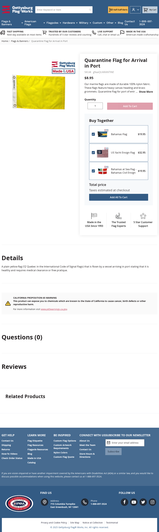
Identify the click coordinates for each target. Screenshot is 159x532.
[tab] (79, 258)
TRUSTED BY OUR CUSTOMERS (65, 31)
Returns (6, 449)
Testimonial (112, 522)
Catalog (31, 462)
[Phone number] (84, 501)
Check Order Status (12, 458)
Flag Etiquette (34, 440)
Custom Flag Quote (64, 456)
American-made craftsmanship (142, 34)
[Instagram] (152, 502)
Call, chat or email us (108, 34)
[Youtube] (133, 502)
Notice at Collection (93, 522)
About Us (85, 440)
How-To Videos (9, 453)
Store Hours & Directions (87, 455)
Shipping (6, 445)
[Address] (44, 501)
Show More (146, 91)
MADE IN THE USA (136, 31)
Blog (29, 453)
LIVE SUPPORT (105, 31)
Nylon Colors (60, 452)
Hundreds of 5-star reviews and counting (70, 34)
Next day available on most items (24, 34)
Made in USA (34, 458)
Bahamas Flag (119, 134)
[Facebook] (124, 502)
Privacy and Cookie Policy (54, 522)
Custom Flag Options (65, 440)
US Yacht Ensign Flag (123, 152)
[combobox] (64, 9)
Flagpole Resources (37, 449)
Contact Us (7, 440)
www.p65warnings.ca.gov (54, 309)
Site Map (74, 522)
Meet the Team (87, 445)
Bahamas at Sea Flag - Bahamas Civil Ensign (123, 171)
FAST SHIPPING (15, 31)
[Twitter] (143, 502)
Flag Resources (35, 445)
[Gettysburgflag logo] (20, 503)
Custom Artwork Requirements (63, 447)
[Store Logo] (18, 9)
